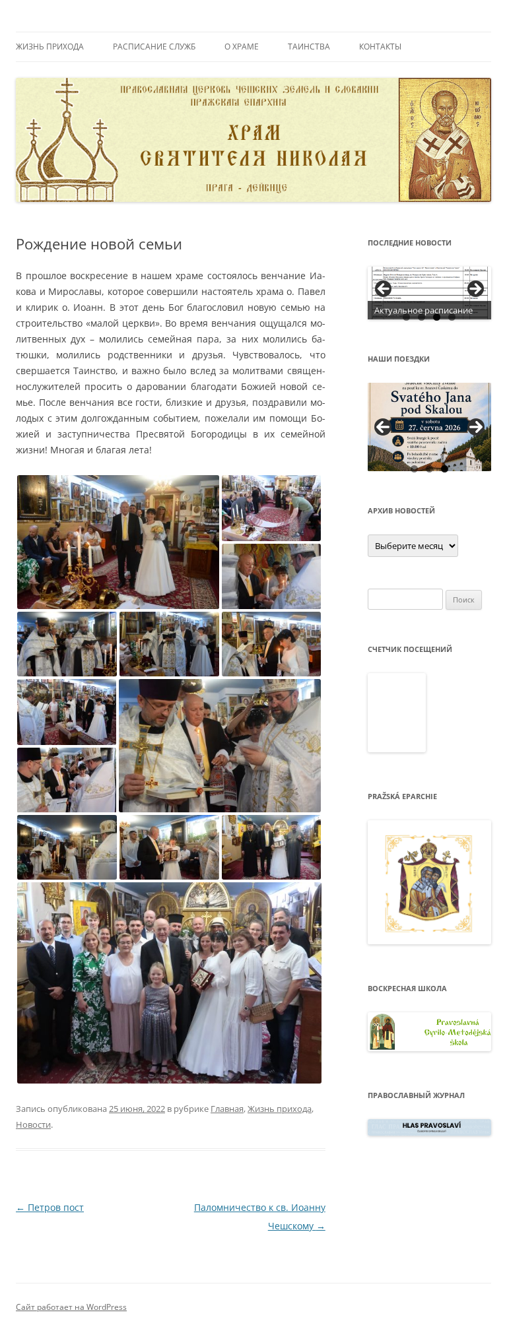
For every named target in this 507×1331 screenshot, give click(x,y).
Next (476, 427)
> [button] (475, 290)
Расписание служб (154, 46)
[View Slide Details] (430, 293)
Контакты (380, 46)
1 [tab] (406, 317)
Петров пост (50, 1207)
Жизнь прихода (50, 46)
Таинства (309, 46)
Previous (382, 427)
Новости (33, 1124)
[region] (430, 293)
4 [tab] (452, 317)
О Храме (241, 46)
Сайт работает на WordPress (71, 1307)
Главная (227, 1109)
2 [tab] (421, 317)
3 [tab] (436, 317)
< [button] (384, 290)
